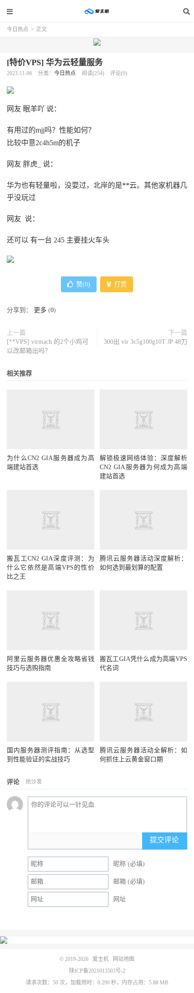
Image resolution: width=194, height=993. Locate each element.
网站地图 (123, 959)
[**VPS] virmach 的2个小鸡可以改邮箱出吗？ (47, 346)
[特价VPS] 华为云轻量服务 (55, 62)
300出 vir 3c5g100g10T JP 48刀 (145, 341)
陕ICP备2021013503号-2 (97, 971)
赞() (83, 284)
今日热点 (17, 29)
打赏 (119, 284)
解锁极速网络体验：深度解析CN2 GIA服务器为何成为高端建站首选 (143, 467)
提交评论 (164, 840)
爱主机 (97, 11)
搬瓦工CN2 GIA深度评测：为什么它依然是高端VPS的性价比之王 (50, 567)
